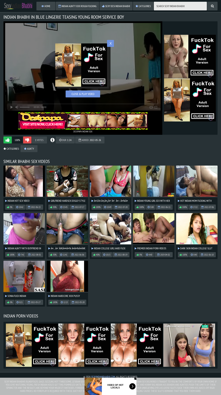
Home (47, 6)
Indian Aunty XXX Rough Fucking (79, 6)
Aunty (30, 148)
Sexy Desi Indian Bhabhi (117, 6)
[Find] (212, 6)
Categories (144, 6)
